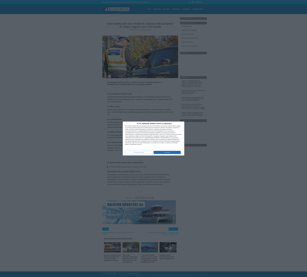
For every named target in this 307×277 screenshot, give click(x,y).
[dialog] (153, 138)
